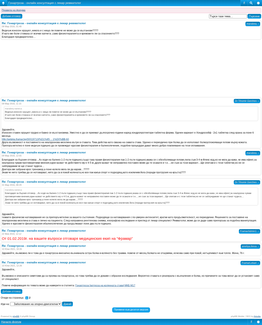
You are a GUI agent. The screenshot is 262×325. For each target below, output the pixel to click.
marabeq (253, 23)
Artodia (257, 316)
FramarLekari (250, 263)
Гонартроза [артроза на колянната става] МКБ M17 (105, 285)
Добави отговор (11, 16)
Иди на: (5, 304)
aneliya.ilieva (250, 246)
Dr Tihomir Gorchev (247, 101)
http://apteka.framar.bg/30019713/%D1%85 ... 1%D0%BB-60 (35, 139)
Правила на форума (13, 10)
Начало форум (11, 321)
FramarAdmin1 (249, 231)
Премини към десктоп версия (131, 309)
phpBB (16, 316)
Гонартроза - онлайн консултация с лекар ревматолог (44, 3)
